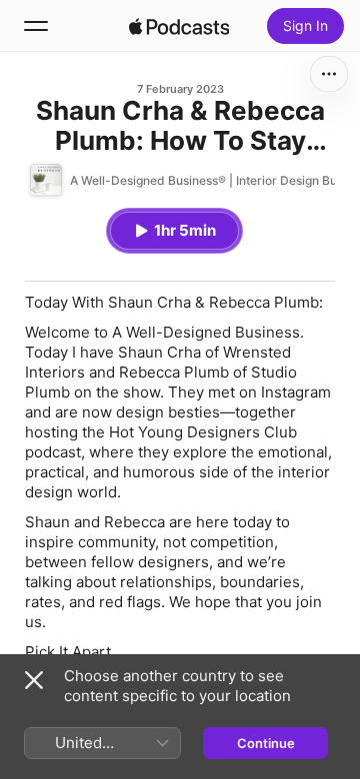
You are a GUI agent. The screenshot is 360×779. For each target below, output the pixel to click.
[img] (179, 26)
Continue (266, 743)
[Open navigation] (36, 26)
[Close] (34, 680)
